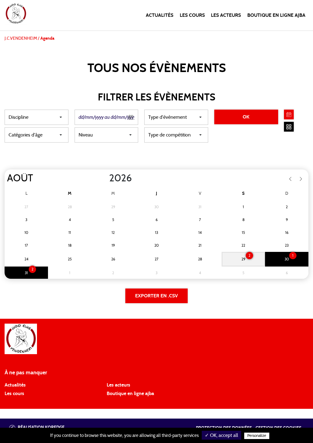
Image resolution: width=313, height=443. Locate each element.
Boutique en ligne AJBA (276, 15)
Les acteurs (226, 15)
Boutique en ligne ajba (130, 393)
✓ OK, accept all (221, 435)
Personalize (256, 436)
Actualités (159, 15)
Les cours (192, 15)
